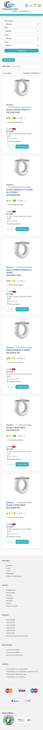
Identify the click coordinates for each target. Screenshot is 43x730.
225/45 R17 (10, 622)
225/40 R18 (10, 625)
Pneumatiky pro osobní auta (16, 669)
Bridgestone (11, 590)
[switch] (29, 720)
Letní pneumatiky (12, 650)
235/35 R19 (10, 630)
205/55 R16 (10, 620)
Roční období (8, 21)
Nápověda (10, 573)
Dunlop (9, 595)
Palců (6, 42)
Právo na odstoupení (14, 576)
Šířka (6, 28)
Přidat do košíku (22, 146)
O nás (8, 568)
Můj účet (31, 5)
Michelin (9, 601)
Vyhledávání (21, 50)
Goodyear (9, 598)
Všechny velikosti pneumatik (17, 636)
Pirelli (8, 603)
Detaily (10, 146)
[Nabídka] (31, 718)
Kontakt (9, 565)
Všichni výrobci (12, 606)
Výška (6, 35)
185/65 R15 (10, 633)
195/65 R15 (10, 628)
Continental (10, 593)
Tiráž (8, 571)
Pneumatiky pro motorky (15, 677)
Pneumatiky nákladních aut (16, 674)
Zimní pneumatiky (13, 652)
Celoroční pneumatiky (14, 655)
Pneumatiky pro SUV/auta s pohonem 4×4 (22, 671)
